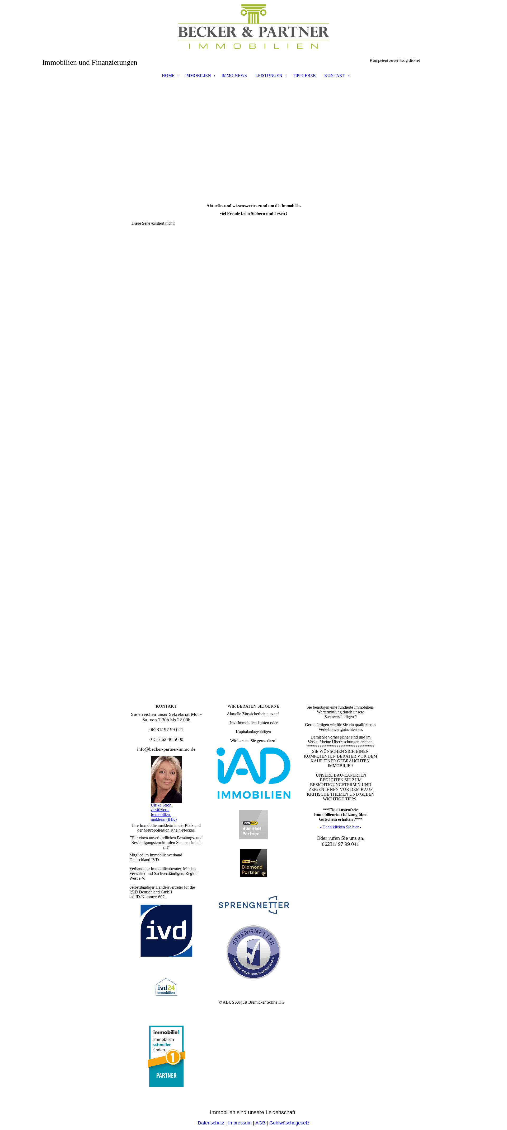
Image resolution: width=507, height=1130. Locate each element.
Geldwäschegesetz (289, 1123)
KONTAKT (334, 75)
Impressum (240, 1123)
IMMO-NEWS (234, 75)
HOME (168, 75)
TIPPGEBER (304, 75)
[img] (253, 26)
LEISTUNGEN (268, 75)
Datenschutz (211, 1123)
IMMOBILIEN (198, 75)
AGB (260, 1123)
